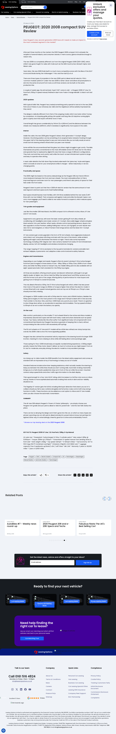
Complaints (95, 698)
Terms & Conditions (53, 679)
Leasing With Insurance (76, 690)
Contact (49, 690)
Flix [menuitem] (80, 2)
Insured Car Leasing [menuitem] (42, 12)
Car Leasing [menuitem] (12, 2)
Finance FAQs (51, 693)
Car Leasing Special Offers (78, 686)
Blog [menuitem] (76, 2)
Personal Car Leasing (76, 676)
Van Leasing (72, 679)
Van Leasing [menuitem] (31, 2)
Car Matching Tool (32, 638)
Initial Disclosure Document (97, 687)
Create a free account (94, 34)
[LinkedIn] (21, 689)
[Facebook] (25, 689)
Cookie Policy (96, 679)
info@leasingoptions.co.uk (22, 681)
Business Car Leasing (76, 683)
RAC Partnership (74, 697)
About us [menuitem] (70, 2)
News (48, 683)
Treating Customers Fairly (100, 683)
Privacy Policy (96, 676)
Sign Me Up (88, 563)
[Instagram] (12, 689)
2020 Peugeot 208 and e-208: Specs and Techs (20, 525)
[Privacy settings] (3, 730)
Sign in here (103, 39)
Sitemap (49, 697)
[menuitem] (85, 7)
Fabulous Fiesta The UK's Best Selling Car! (56, 525)
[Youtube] (30, 689)
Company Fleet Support (77, 693)
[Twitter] (16, 689)
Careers (49, 686)
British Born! (85, 524)
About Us (49, 676)
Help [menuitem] (84, 2)
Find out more (108, 34)
